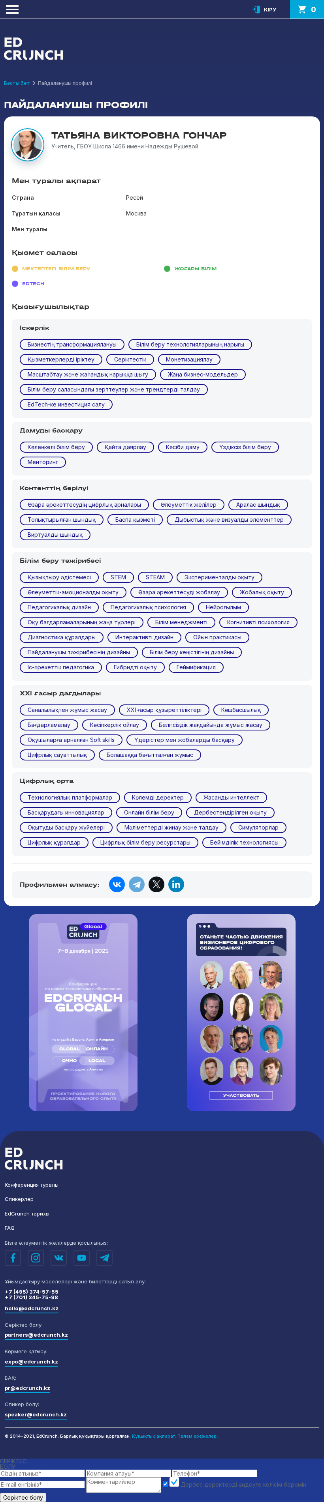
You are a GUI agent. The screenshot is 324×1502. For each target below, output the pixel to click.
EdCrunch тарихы (27, 1213)
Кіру (270, 9)
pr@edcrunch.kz (27, 1388)
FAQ (10, 1228)
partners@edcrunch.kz (36, 1335)
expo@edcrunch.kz (31, 1361)
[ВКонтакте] (117, 884)
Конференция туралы (31, 1185)
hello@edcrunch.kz (31, 1308)
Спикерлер (19, 1199)
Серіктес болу (23, 1497)
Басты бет (17, 83)
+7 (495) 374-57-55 (31, 1291)
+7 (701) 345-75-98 (31, 1297)
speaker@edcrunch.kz (36, 1414)
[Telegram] (137, 884)
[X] (156, 884)
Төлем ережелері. (198, 1436)
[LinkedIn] (176, 884)
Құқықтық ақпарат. (154, 1436)
